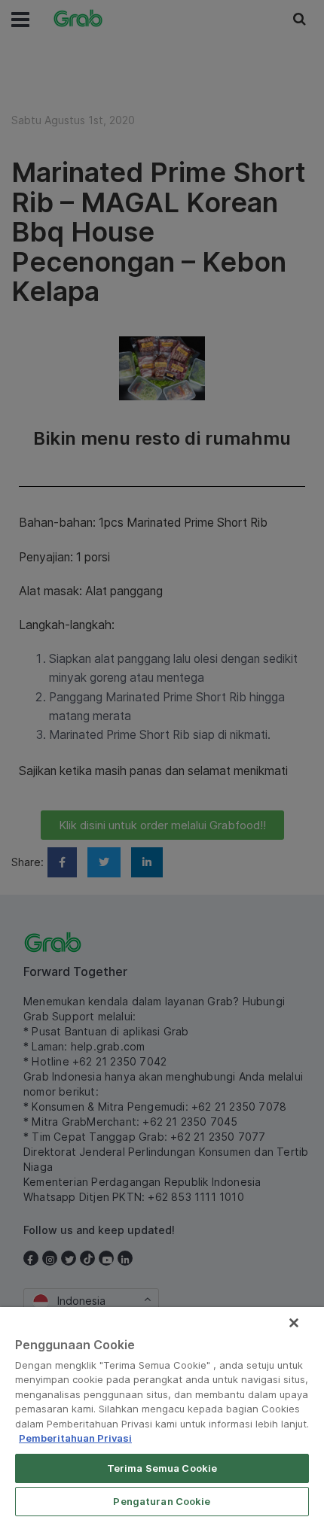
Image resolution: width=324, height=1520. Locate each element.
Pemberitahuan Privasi (75, 1438)
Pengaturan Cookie (161, 1501)
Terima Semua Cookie (162, 1468)
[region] (162, 1413)
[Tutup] (293, 1322)
